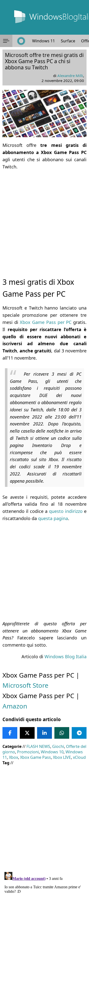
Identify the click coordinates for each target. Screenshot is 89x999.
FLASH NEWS (38, 746)
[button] (6, 41)
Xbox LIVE (62, 757)
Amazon (14, 706)
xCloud (79, 757)
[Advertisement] (44, 219)
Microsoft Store (25, 685)
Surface (68, 41)
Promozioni (28, 752)
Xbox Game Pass (35, 757)
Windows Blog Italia (65, 656)
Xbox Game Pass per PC (45, 322)
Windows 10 (52, 752)
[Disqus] (44, 932)
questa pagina (53, 518)
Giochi (58, 746)
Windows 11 (43, 41)
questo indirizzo (66, 511)
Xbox (13, 757)
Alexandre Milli (70, 75)
